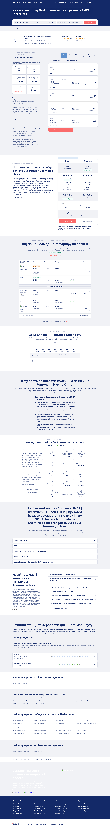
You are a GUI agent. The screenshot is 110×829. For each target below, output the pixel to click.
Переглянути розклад (19, 91)
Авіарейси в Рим (60, 806)
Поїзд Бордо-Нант (39, 723)
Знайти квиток (19, 73)
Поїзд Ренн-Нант (60, 727)
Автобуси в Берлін (39, 811)
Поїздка (79, 801)
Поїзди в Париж (17, 808)
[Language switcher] (62, 3)
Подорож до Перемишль (84, 808)
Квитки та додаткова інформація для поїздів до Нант (28, 703)
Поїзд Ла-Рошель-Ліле (82, 734)
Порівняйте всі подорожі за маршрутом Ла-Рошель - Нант (73, 701)
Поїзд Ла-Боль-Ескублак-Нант (63, 730)
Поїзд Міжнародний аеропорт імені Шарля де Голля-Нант (93, 723)
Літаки (35, 2)
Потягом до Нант (30, 759)
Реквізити (30, 824)
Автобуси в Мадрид (40, 804)
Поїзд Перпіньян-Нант (19, 730)
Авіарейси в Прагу (60, 813)
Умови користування (41, 824)
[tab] (56, 60)
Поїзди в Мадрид (18, 804)
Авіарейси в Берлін (61, 811)
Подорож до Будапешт (83, 811)
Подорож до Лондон (83, 806)
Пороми (41, 2)
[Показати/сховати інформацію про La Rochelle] (95, 657)
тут (66, 321)
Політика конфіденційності (57, 824)
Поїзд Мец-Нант (17, 727)
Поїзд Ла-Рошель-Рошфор (20, 683)
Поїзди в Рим (17, 806)
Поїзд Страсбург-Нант (82, 720)
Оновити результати (54, 255)
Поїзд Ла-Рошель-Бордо (62, 734)
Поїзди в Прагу (17, 813)
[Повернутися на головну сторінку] (17, 2)
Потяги (24, 2)
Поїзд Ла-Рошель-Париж (19, 734)
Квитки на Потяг (18, 801)
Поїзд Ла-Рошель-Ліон (40, 734)
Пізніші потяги (84, 316)
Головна (14, 759)
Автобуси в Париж (39, 808)
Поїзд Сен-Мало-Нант (40, 730)
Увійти (96, 2)
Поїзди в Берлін (17, 811)
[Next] (94, 55)
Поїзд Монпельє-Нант (40, 727)
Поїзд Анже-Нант (81, 727)
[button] (51, 22)
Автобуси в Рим (39, 806)
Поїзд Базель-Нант (17, 723)
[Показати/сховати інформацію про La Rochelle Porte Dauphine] (95, 664)
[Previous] (32, 350)
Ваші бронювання (73, 2)
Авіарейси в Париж (61, 808)
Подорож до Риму (82, 804)
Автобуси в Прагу (39, 813)
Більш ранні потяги (27, 316)
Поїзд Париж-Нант (17, 720)
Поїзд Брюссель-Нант (40, 720)
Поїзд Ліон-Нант (59, 720)
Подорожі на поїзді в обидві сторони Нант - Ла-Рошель (29, 701)
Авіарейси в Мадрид (61, 804)
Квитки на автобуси (40, 801)
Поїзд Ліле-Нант (59, 723)
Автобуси (29, 2)
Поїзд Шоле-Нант (81, 730)
